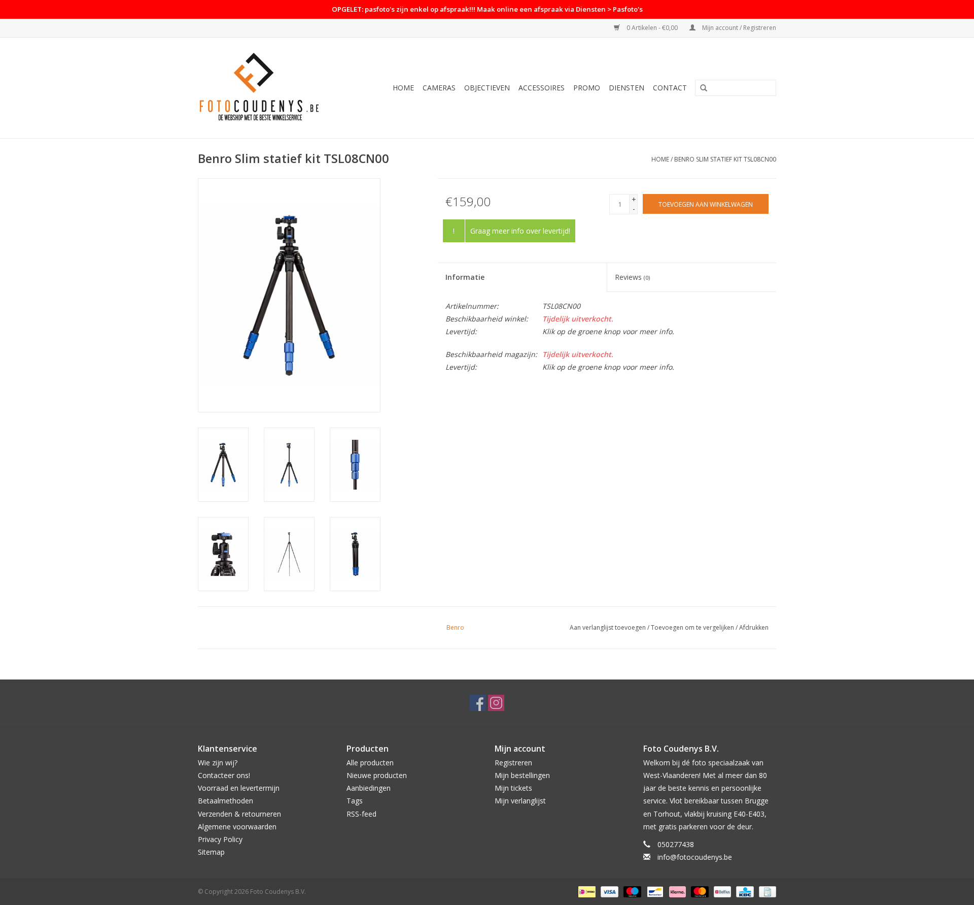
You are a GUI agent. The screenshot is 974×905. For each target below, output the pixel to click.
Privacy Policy (220, 839)
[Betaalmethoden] (586, 891)
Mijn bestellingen (522, 775)
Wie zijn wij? (217, 762)
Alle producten (370, 762)
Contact (670, 87)
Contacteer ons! (224, 775)
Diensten (626, 87)
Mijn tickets (513, 788)
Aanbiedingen (368, 788)
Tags (354, 800)
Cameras (439, 87)
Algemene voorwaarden (237, 826)
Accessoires (541, 87)
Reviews (632, 277)
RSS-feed (361, 814)
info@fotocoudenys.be (694, 857)
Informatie (464, 277)
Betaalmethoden (225, 800)
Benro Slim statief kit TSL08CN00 (725, 159)
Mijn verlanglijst (520, 800)
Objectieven (487, 87)
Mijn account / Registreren (738, 27)
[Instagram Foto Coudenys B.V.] (496, 703)
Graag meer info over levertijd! (520, 231)
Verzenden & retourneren (239, 814)
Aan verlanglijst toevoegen (608, 627)
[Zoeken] (703, 88)
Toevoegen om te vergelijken (693, 627)
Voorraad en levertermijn (239, 788)
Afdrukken (754, 627)
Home (403, 87)
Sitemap (211, 852)
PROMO (586, 87)
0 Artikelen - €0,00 (652, 27)
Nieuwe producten (376, 775)
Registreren (513, 762)
